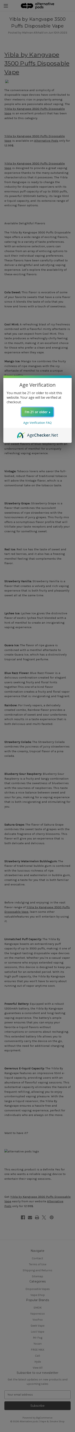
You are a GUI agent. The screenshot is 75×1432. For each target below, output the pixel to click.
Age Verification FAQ (37, 423)
